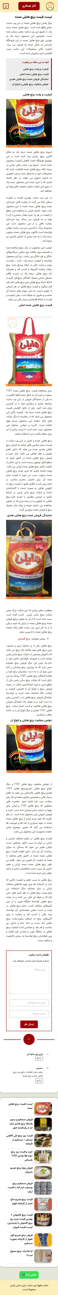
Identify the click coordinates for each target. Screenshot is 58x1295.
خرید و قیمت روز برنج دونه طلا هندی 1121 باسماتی (22, 1156)
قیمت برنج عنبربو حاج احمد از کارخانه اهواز (22, 1202)
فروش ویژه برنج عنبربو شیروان (21, 1170)
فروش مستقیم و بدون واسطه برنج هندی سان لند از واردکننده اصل (21, 1124)
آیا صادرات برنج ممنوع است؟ (21, 1253)
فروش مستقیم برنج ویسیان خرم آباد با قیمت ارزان (20, 1188)
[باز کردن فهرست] (6, 6)
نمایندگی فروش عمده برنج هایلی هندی (29, 79)
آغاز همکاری (29, 6)
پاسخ (39, 1058)
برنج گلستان (24, 639)
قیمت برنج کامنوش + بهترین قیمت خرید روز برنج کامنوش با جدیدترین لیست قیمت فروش (20, 1221)
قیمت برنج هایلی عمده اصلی (33, 74)
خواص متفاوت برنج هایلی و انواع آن (30, 84)
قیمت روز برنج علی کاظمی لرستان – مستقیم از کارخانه (19, 1140)
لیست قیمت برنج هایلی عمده (20, 1106)
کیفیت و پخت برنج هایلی (35, 69)
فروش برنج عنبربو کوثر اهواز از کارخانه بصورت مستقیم (21, 1239)
